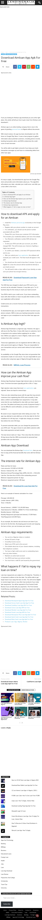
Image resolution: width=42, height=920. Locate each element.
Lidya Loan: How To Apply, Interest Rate (23, 801)
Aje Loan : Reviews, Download (20, 717)
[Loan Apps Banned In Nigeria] (7, 697)
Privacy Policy (12, 910)
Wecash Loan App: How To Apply (21, 830)
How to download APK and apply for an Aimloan (16, 194)
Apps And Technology (7, 840)
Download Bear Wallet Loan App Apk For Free (24, 785)
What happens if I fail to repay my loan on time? (17, 207)
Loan (6, 52)
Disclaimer (36, 910)
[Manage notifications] (37, 915)
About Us (20, 910)
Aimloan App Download (9, 201)
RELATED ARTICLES (13, 690)
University (4, 888)
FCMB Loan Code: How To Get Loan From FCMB (26, 795)
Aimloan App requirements (10, 205)
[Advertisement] (21, 29)
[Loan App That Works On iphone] (34, 697)
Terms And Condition (16, 912)
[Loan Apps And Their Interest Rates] (21, 697)
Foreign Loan (4, 857)
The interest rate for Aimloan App (12, 203)
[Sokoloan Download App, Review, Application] (7, 711)
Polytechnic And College (8, 877)
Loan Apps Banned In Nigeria (6, 704)
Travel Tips (4, 884)
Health (3, 860)
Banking (3, 843)
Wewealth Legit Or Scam (19, 811)
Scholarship (4, 881)
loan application (23, 255)
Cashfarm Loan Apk (34, 682)
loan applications (28, 388)
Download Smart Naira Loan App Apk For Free (9, 683)
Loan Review (4, 874)
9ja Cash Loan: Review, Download (34, 717)
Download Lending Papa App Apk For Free (23, 806)
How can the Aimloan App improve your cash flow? (17, 198)
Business (3, 850)
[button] (39, 2)
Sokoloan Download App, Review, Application (6, 718)
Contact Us (28, 910)
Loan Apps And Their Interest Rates (20, 704)
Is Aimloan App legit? (9, 196)
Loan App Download (11, 54)
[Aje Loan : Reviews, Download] (21, 711)
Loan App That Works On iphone (34, 704)
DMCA (7, 912)
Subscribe (6, 904)
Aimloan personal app (18, 222)
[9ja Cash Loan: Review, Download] (34, 711)
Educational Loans (6, 854)
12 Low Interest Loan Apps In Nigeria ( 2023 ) (24, 790)
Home (2, 52)
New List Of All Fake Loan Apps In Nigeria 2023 (25, 780)
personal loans (16, 129)
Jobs (2, 864)
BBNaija (3, 847)
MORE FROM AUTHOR (28, 690)
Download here (27, 450)
